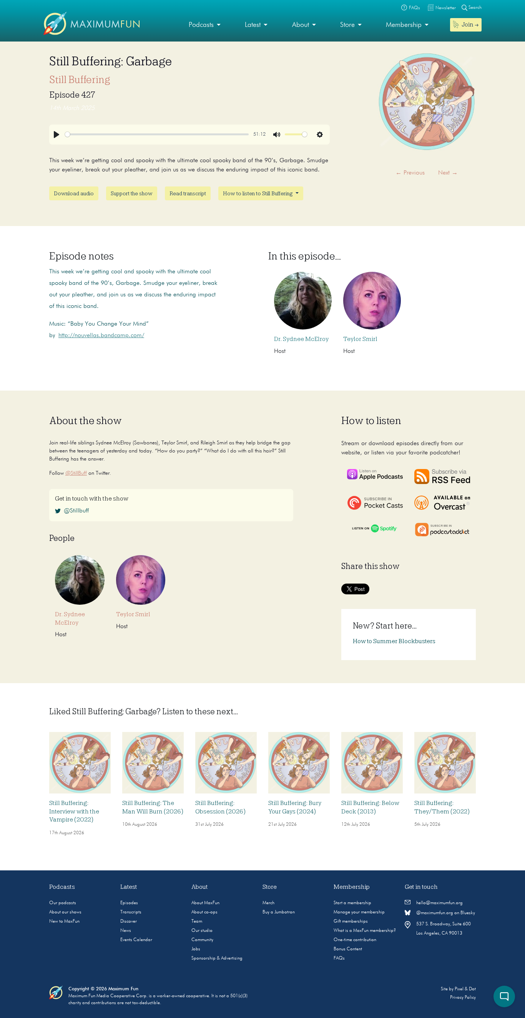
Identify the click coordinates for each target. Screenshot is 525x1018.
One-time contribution (355, 940)
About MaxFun (205, 903)
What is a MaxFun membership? (365, 930)
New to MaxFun (64, 921)
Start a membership (352, 903)
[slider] (157, 134)
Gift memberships (351, 921)
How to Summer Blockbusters (394, 641)
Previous (410, 173)
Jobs (195, 949)
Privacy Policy (463, 997)
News (125, 930)
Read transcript (187, 193)
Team (196, 921)
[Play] (56, 134)
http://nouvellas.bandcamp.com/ (101, 336)
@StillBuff (76, 473)
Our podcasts (62, 903)
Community (202, 940)
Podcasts (201, 25)
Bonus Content (348, 949)
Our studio (202, 930)
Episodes (129, 903)
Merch (268, 903)
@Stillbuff (76, 511)
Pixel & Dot (465, 989)
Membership (404, 25)
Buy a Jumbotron (278, 912)
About (300, 25)
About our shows (65, 912)
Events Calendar (136, 940)
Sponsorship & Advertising (217, 958)
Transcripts (130, 912)
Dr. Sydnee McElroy (301, 339)
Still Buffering (79, 79)
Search (474, 7)
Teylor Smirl (360, 339)
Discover (128, 921)
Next (448, 173)
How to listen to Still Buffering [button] (258, 193)
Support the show (132, 193)
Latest (253, 25)
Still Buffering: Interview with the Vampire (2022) (74, 811)
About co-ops (204, 912)
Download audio (74, 193)
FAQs (339, 958)
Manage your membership (359, 912)
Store (347, 25)
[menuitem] (205, 25)
